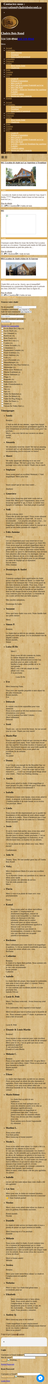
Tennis (7, 404)
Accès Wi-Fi (10, 331)
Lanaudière (10, 59)
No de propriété (7, 307)
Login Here (5, 1381)
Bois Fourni (10, 338)
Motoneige (10, 367)
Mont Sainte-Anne (18, 66)
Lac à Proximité (11, 360)
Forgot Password (7, 1364)
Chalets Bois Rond (12, 33)
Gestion (9, 74)
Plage (7, 377)
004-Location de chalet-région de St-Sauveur (19, 259)
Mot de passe (6, 1357)
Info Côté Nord (17, 87)
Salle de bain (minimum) (11, 312)
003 (2, 211)
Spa (7, 391)
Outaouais (10, 61)
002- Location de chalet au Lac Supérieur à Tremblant (23, 163)
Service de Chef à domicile (21, 96)
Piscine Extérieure (12, 372)
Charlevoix (15, 68)
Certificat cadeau (17, 94)
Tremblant (15, 55)
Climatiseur (9, 348)
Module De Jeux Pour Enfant (16, 365)
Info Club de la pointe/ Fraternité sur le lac (27, 85)
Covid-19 (14, 79)
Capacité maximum (13, 319)
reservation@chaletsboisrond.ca (21, 7)
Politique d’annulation (19, 81)
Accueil (9, 48)
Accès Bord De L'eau (14, 328)
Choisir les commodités (10, 326)
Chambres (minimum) (9, 309)
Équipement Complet (14, 350)
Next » (9, 297)
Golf (7, 358)
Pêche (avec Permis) (13, 370)
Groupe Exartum (17, 1334)
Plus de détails (6, 203)
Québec (9, 63)
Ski (7, 389)
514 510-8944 (25, 38)
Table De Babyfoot (12, 394)
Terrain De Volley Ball (14, 406)
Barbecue (9, 336)
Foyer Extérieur (11, 353)
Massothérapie (11, 362)
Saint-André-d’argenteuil (20, 57)
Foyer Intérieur (11, 355)
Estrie (8, 70)
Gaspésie (9, 72)
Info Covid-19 (16, 83)
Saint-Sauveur (16, 53)
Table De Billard (12, 396)
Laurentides (10, 50)
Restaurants (10, 382)
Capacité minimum (13, 314)
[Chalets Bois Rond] (9, 28)
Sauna (7, 387)
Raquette (9, 379)
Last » (15, 297)
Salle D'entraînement (13, 384)
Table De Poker (11, 401)
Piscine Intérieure (12, 374)
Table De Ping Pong (13, 399)
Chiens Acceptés (12, 345)
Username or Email (9, 1374)
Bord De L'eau (11, 341)
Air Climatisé (10, 333)
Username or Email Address (12, 1355)
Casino (8, 343)
